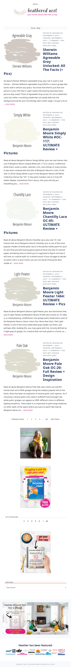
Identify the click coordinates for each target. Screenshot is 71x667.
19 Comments (55, 199)
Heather (56, 33)
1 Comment (54, 40)
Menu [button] (35, 4)
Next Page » (55, 419)
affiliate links (49, 45)
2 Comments (54, 350)
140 (46, 419)
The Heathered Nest (35, 12)
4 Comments (54, 120)
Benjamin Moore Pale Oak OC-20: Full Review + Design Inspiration (54, 369)
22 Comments (55, 279)
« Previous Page (17, 419)
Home (33, 28)
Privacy (52, 664)
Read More (10, 104)
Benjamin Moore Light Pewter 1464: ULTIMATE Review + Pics (54, 296)
